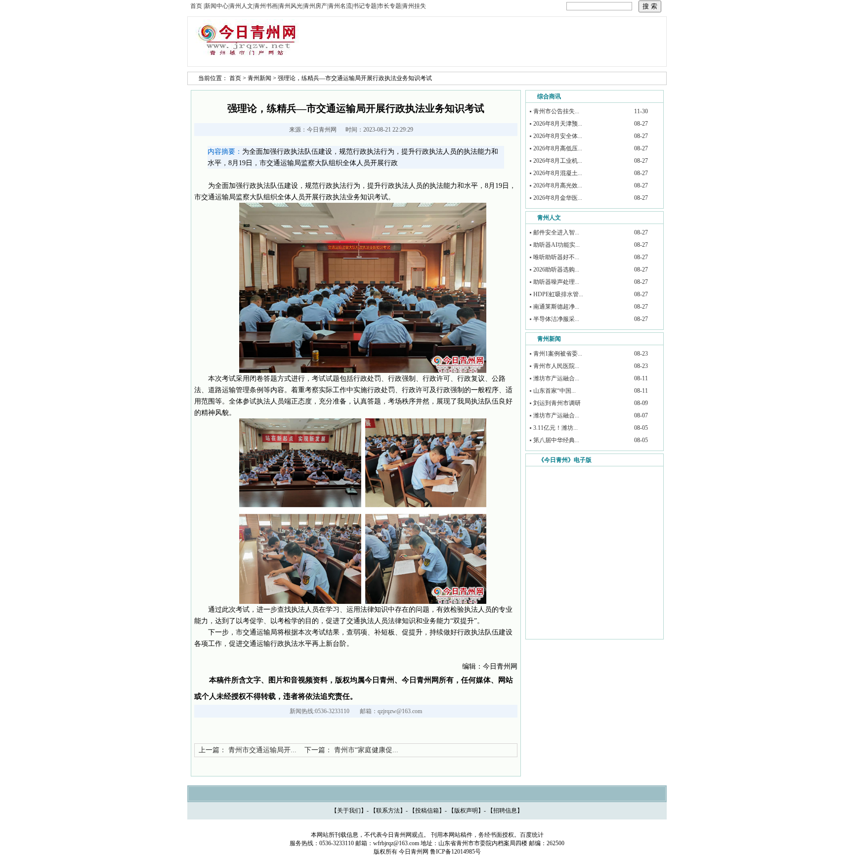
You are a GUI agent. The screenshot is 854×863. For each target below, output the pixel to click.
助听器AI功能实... (556, 244)
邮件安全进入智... (556, 232)
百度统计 (532, 834)
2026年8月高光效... (557, 185)
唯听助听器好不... (556, 257)
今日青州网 (322, 129)
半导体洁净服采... (556, 319)
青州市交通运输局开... (262, 750)
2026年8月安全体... (557, 136)
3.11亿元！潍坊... (555, 427)
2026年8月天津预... (557, 123)
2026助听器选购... (556, 269)
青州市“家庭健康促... (366, 750)
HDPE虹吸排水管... (558, 294)
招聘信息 (505, 810)
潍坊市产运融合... (556, 378)
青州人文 (549, 217)
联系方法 (388, 810)
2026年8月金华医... (557, 197)
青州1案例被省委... (557, 353)
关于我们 (349, 810)
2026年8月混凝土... (557, 173)
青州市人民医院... (556, 366)
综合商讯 (549, 96)
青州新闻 (259, 78)
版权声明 (466, 810)
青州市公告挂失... (556, 111)
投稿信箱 (427, 810)
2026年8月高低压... (557, 148)
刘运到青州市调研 (557, 403)
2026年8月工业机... (557, 160)
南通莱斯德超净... (556, 306)
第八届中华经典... (556, 440)
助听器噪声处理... (556, 281)
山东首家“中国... (554, 390)
